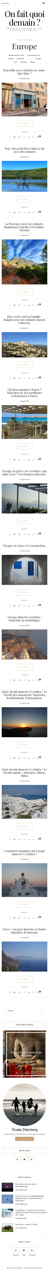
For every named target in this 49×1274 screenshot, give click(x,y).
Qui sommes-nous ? (34, 55)
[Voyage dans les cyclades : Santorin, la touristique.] (24, 644)
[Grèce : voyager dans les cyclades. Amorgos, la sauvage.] (24, 957)
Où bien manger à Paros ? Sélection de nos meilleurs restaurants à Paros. (24, 393)
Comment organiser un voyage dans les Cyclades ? (24, 852)
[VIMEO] (24, 1250)
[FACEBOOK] (16, 1250)
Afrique (32, 62)
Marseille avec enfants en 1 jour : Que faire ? (24, 71)
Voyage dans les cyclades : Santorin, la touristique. (25, 618)
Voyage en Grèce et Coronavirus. (24, 546)
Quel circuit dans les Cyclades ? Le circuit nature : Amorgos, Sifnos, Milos (24, 772)
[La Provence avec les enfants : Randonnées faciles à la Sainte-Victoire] (24, 261)
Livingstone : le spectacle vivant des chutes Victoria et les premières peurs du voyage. (31, 1212)
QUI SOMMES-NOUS (24, 1139)
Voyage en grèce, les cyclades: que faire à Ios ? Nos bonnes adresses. (24, 472)
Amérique (23, 62)
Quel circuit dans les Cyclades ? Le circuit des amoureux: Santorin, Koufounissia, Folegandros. (24, 695)
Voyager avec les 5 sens (16, 55)
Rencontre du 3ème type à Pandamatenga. (26, 1185)
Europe (29, 59)
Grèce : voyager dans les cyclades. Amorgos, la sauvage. (24, 930)
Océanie (11, 59)
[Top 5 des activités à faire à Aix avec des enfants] (24, 176)
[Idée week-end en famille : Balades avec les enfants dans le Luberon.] (24, 344)
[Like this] (38, 137)
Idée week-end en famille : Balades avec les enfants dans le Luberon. (24, 320)
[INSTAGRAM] (32, 1250)
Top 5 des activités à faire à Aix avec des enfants (24, 150)
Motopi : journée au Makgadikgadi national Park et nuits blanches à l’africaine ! (29, 1198)
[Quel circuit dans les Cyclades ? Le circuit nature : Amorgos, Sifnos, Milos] (24, 802)
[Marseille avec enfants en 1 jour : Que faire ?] (24, 99)
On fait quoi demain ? (24, 18)
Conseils (38, 59)
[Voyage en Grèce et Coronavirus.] (24, 570)
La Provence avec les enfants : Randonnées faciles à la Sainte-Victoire (24, 227)
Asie (15, 62)
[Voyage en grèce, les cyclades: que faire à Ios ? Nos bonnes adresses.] (24, 498)
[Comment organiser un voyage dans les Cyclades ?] (24, 880)
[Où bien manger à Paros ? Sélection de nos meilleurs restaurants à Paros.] (24, 422)
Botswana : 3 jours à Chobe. (26, 1224)
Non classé (20, 59)
